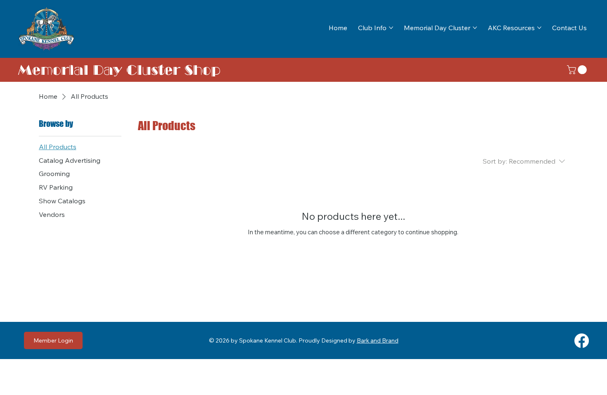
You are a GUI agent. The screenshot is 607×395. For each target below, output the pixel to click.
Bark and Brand (377, 340)
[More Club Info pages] (391, 28)
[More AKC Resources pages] (539, 28)
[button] (578, 69)
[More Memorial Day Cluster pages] (475, 28)
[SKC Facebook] (581, 340)
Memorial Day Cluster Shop (119, 70)
